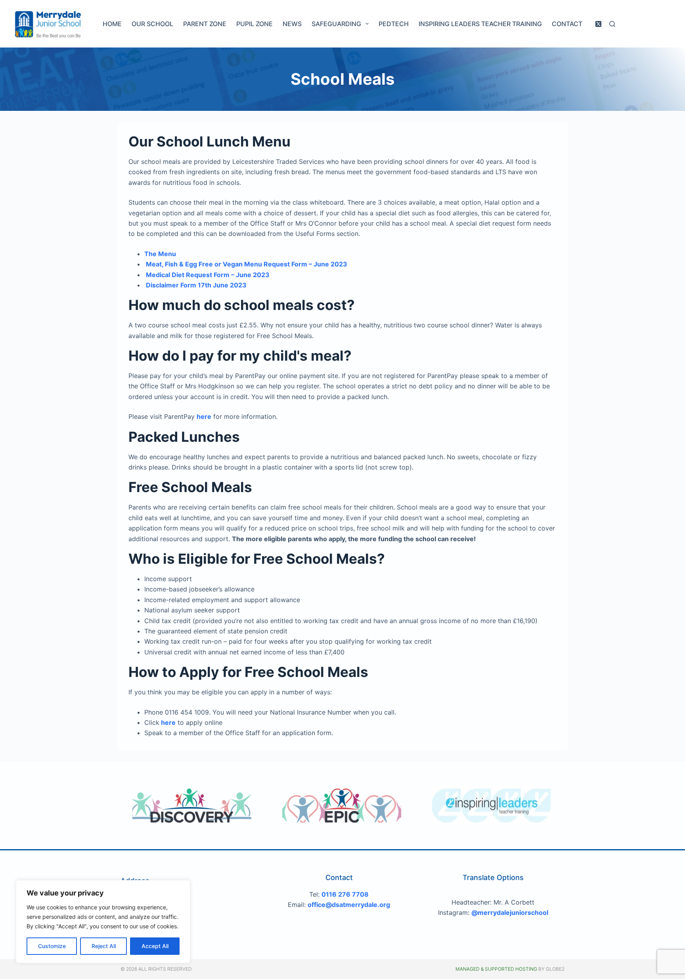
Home (112, 24)
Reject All (104, 946)
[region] (103, 921)
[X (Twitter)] (598, 24)
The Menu (160, 254)
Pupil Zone (254, 24)
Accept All (155, 946)
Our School (152, 24)
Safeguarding (336, 24)
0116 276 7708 (345, 894)
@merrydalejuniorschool (509, 912)
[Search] (612, 24)
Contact (567, 24)
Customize (52, 946)
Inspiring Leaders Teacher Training (480, 24)
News (292, 24)
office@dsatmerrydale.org (349, 905)
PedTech (394, 24)
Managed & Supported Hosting (496, 969)
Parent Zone (204, 24)
